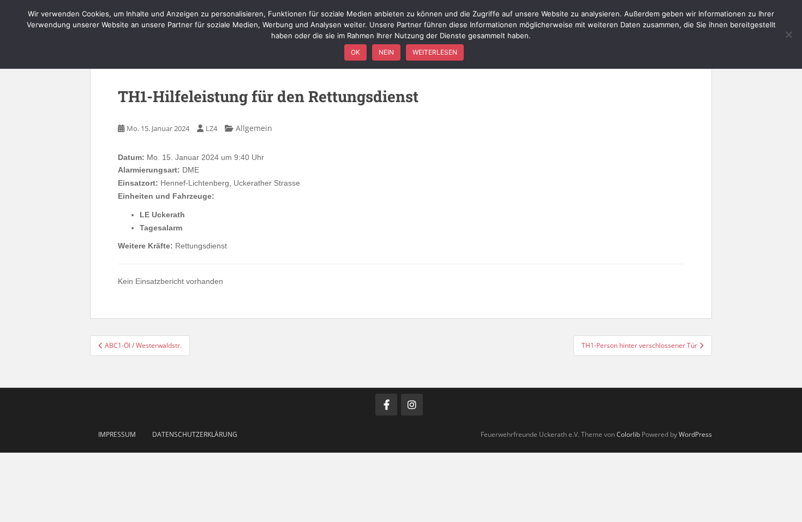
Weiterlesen (434, 52)
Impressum (117, 434)
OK (355, 52)
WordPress (695, 434)
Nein (386, 52)
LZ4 (211, 128)
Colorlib (628, 434)
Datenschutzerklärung (194, 434)
